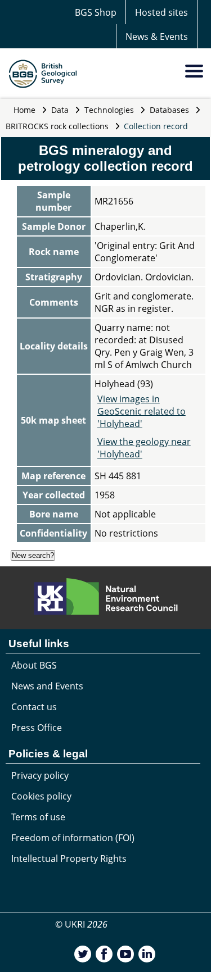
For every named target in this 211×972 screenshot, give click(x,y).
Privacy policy (40, 775)
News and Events (47, 686)
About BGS (34, 665)
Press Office (36, 727)
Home (24, 110)
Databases (169, 110)
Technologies (109, 110)
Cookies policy (41, 796)
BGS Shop (95, 12)
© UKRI (81, 924)
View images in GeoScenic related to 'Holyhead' (141, 411)
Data (60, 110)
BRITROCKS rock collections (57, 126)
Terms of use (38, 817)
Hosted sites (161, 12)
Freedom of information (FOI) (72, 838)
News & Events (156, 36)
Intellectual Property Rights (69, 858)
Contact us (34, 707)
